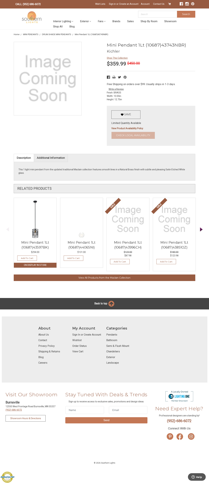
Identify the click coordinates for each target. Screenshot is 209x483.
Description (24, 157)
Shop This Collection (117, 58)
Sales (130, 21)
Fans (100, 21)
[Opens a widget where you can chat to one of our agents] (197, 477)
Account (145, 4)
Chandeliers (113, 351)
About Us (43, 334)
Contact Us (158, 4)
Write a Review (116, 89)
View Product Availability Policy (127, 128)
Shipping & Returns (49, 351)
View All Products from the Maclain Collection (104, 277)
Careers (42, 362)
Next (201, 229)
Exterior (84, 21)
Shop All (58, 26)
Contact (42, 340)
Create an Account (128, 4)
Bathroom (111, 340)
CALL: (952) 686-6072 (28, 4)
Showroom (170, 21)
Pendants (111, 334)
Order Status (79, 345)
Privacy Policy (46, 345)
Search (186, 14)
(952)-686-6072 (14, 410)
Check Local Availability (133, 135)
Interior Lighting (62, 21)
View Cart (77, 351)
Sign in (112, 4)
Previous (7, 229)
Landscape (112, 362)
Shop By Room (149, 21)
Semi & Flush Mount (117, 345)
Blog (72, 26)
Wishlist (77, 340)
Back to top (101, 303)
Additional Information (51, 157)
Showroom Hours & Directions (25, 418)
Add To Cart (27, 258)
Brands (116, 21)
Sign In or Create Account (86, 334)
